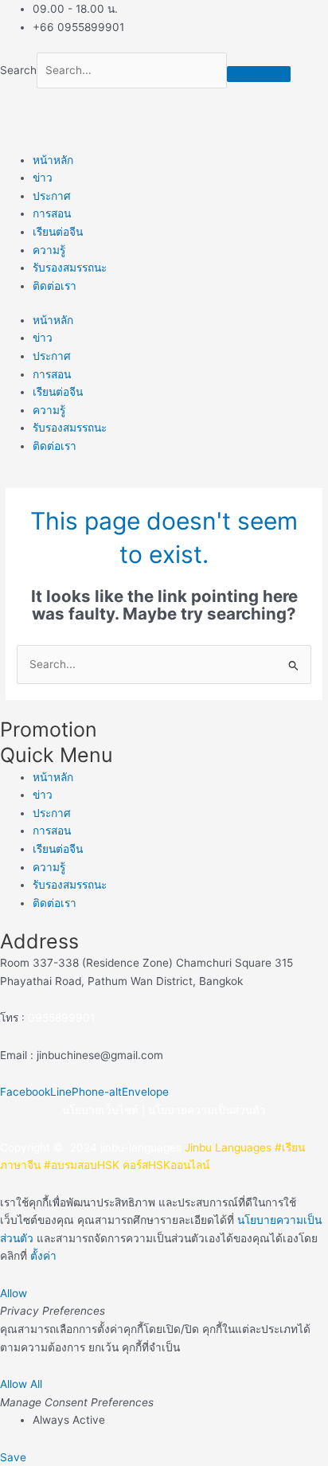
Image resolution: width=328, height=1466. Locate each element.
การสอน (52, 213)
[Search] (259, 74)
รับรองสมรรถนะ (70, 267)
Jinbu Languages (228, 1147)
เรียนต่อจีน (58, 231)
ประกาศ (52, 196)
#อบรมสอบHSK (81, 1165)
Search (18, 70)
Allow (13, 1293)
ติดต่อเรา (54, 286)
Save (13, 1457)
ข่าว (43, 177)
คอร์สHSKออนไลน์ (166, 1165)
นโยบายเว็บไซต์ (100, 1110)
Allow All (21, 1384)
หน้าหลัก (53, 160)
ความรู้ (49, 250)
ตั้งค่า (43, 1255)
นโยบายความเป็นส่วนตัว (207, 1110)
